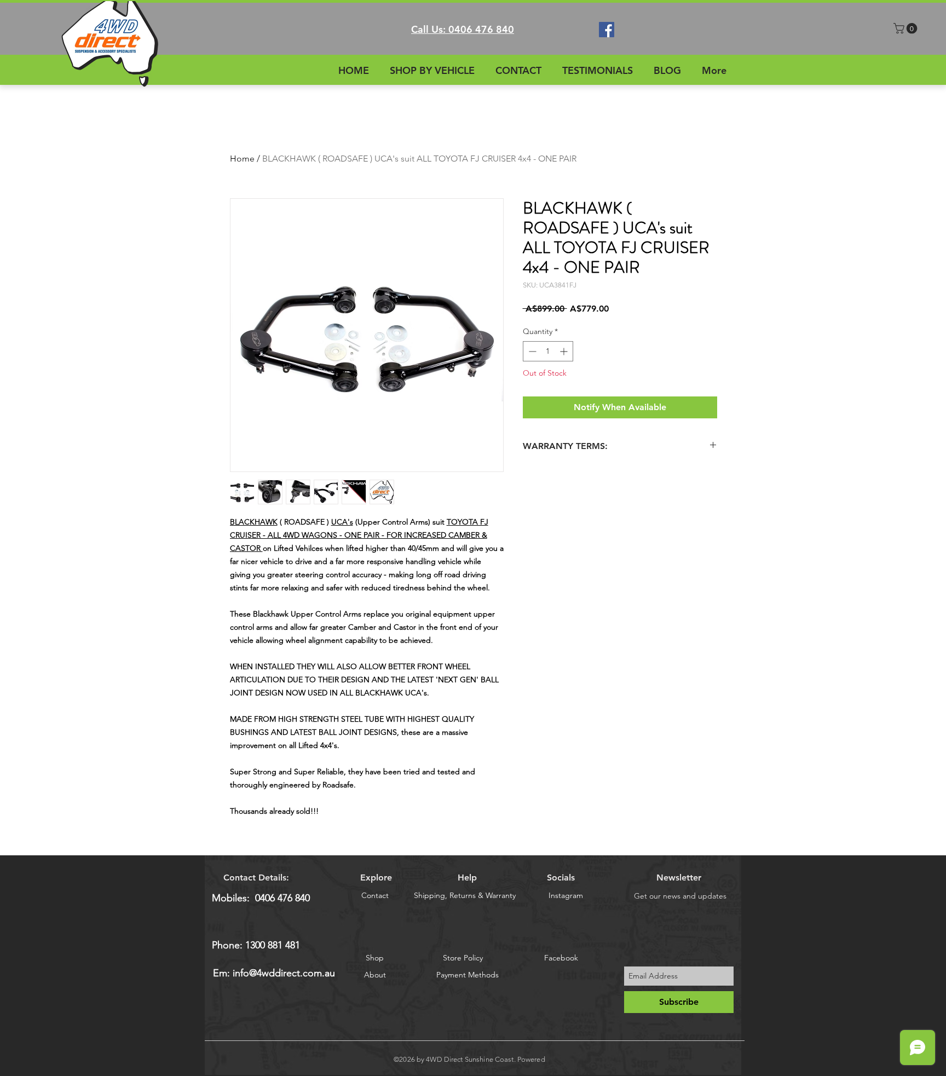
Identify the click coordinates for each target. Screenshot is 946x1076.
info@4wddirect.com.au (284, 973)
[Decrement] (531, 351)
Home (242, 158)
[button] (906, 28)
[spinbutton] (548, 351)
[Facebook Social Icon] (606, 29)
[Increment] (565, 351)
